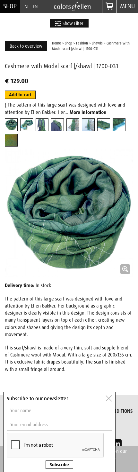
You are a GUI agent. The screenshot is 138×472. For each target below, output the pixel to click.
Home (56, 43)
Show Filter (72, 23)
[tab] (11, 124)
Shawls (97, 43)
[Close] (109, 398)
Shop (10, 6)
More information (88, 112)
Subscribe (59, 465)
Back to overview (26, 46)
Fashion (82, 43)
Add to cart (20, 95)
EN (35, 6)
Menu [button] (127, 6)
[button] (69, 213)
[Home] (72, 6)
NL (26, 6)
